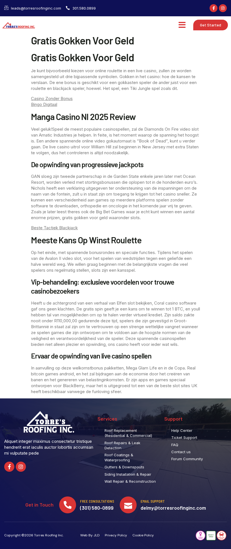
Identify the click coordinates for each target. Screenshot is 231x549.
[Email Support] (128, 504)
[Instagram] (223, 8)
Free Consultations (97, 501)
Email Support (153, 501)
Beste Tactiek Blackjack (54, 227)
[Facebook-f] (213, 8)
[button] (182, 25)
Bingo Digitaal (44, 104)
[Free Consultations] (67, 504)
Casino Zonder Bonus (52, 98)
